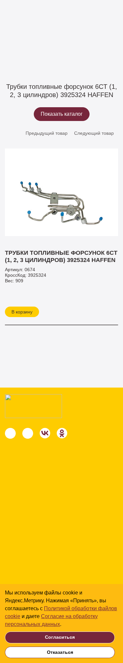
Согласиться (60, 637)
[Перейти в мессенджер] (10, 433)
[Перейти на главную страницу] (33, 406)
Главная (14, 46)
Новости (18, 583)
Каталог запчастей (81, 46)
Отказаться (60, 652)
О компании (23, 570)
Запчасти (42, 46)
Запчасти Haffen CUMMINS (34, 54)
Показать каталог (62, 114)
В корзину (21, 311)
